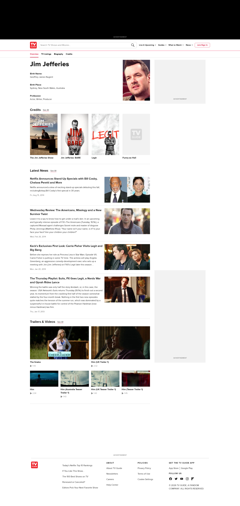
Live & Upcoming (146, 45)
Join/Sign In (202, 45)
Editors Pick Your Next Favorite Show (80, 487)
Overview (34, 54)
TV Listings (46, 54)
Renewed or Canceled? (73, 482)
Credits (69, 54)
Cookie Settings (145, 479)
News (188, 45)
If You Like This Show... (73, 471)
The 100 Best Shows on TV (75, 476)
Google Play (187, 468)
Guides (161, 45)
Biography (58, 54)
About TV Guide (114, 468)
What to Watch (175, 45)
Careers (110, 479)
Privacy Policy (144, 468)
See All (46, 110)
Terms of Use (144, 473)
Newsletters (112, 473)
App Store (174, 468)
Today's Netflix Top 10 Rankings (77, 465)
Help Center (112, 485)
